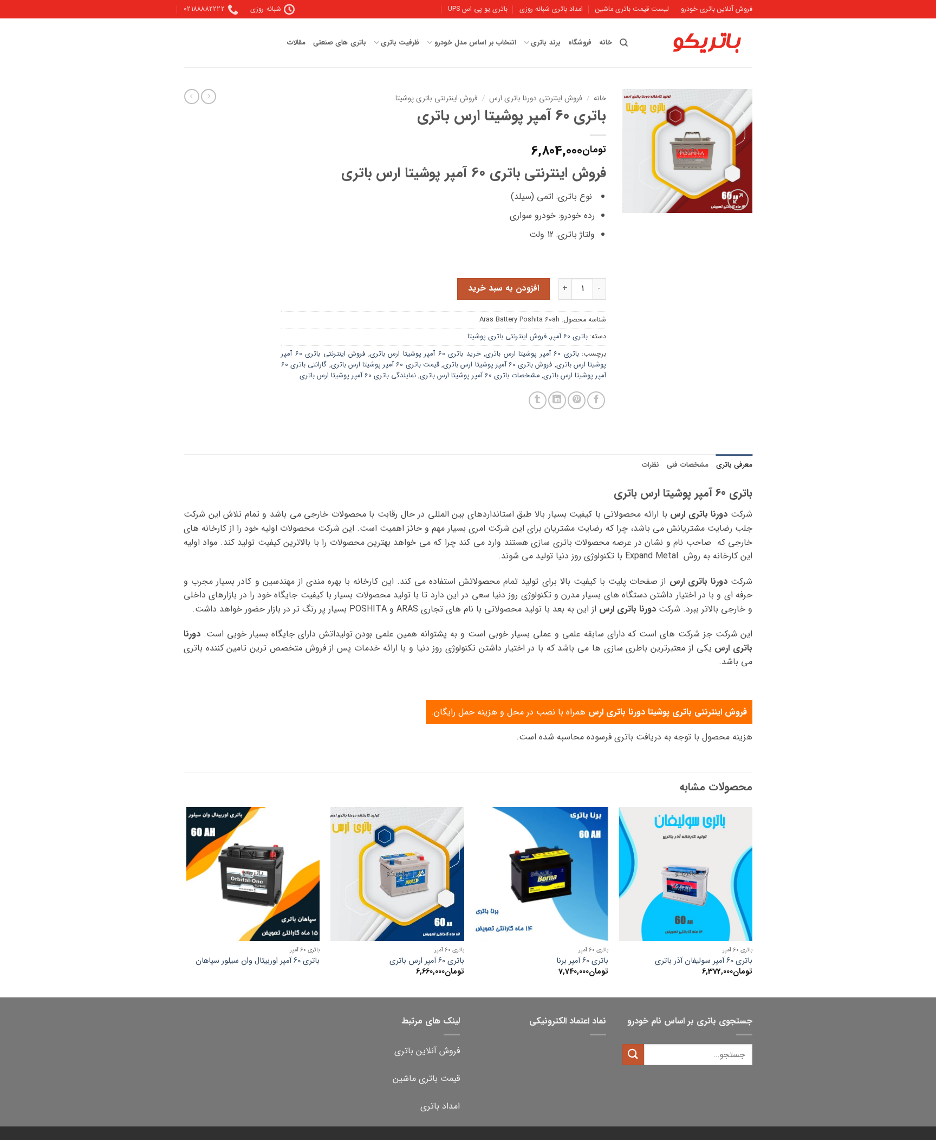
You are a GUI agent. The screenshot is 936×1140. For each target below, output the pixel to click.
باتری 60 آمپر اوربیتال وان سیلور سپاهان (258, 961)
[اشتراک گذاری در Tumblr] (538, 400)
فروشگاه (580, 42)
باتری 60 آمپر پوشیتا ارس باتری (532, 354)
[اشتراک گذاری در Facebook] (596, 400)
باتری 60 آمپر (569, 336)
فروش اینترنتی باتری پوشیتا (436, 98)
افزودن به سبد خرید (503, 288)
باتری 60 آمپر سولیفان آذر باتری (703, 961)
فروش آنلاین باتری (427, 1051)
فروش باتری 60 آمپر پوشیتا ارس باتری (497, 364)
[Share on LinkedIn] (557, 400)
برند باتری (545, 42)
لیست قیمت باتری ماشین (632, 9)
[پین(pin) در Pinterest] (577, 400)
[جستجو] (624, 43)
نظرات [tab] (650, 465)
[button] (738, 199)
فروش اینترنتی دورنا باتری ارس (535, 98)
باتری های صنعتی (339, 42)
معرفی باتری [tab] (734, 465)
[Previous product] (191, 96)
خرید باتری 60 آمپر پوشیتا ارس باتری (425, 354)
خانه (605, 42)
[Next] (187, 901)
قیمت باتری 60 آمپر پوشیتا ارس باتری (385, 364)
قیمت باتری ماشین (426, 1078)
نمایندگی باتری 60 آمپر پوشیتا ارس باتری (358, 375)
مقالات (296, 42)
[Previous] (752, 901)
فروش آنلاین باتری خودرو (716, 9)
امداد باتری (440, 1106)
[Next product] (208, 96)
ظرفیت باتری (400, 42)
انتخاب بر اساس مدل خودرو (475, 42)
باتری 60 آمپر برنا (582, 961)
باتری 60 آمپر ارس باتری (426, 961)
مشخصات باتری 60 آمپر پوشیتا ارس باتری (480, 375)
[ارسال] (633, 1054)
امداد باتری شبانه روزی (551, 9)
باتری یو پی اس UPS (478, 9)
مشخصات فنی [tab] (687, 465)
